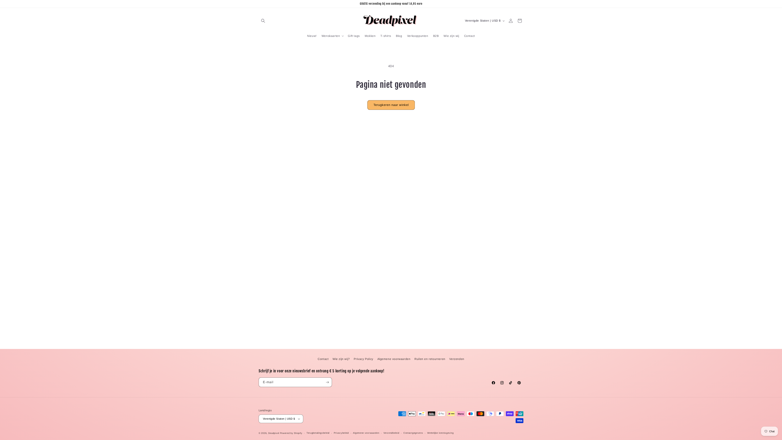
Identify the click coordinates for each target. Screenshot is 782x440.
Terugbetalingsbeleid (317, 433)
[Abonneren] (327, 382)
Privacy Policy (363, 359)
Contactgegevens (413, 433)
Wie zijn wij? (341, 359)
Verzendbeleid (391, 433)
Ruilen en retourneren (429, 359)
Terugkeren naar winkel (391, 105)
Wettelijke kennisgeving (440, 433)
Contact (323, 359)
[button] (263, 20)
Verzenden (456, 359)
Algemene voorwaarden (394, 359)
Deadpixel (273, 433)
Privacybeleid (341, 433)
